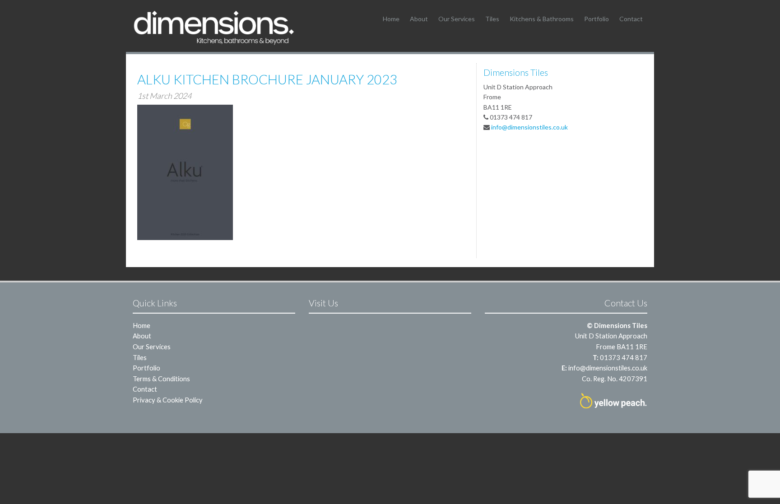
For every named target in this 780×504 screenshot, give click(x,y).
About (419, 19)
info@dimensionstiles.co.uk (529, 127)
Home (391, 19)
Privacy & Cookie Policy (168, 400)
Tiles (492, 19)
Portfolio (596, 19)
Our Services (456, 19)
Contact (631, 19)
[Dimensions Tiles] (214, 27)
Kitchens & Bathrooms (542, 19)
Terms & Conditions (161, 379)
